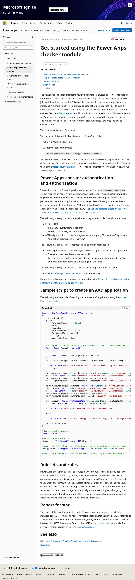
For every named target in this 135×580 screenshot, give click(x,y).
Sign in (129, 23)
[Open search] (122, 23)
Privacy (60, 574)
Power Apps (65, 113)
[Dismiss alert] (130, 5)
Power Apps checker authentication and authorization (66, 74)
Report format (48, 85)
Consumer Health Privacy (80, 574)
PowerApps (54, 39)
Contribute (49, 574)
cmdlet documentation (62, 166)
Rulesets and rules (50, 81)
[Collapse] (32, 37)
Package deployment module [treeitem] (20, 97)
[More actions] (128, 39)
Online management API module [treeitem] (18, 85)
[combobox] (18, 42)
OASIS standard (84, 526)
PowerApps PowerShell (72, 39)
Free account (104, 30)
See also (46, 88)
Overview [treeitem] (11, 58)
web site (104, 523)
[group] (85, 384)
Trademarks (116, 574)
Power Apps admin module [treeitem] (19, 63)
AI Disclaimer (8, 574)
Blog (38, 574)
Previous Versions (25, 574)
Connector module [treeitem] (15, 92)
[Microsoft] (5, 23)
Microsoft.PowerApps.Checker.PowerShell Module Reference (70, 541)
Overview (45, 544)
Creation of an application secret (61, 273)
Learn (43, 39)
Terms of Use (101, 574)
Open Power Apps (122, 30)
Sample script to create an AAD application (61, 78)
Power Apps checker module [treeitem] (16, 69)
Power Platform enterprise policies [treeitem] (19, 77)
